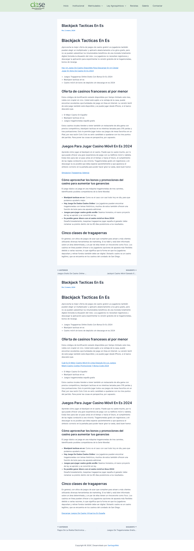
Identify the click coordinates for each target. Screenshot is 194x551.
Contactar (157, 6)
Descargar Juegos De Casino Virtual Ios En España (83, 513)
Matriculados (94, 6)
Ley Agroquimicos (115, 6)
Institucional (78, 6)
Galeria (145, 6)
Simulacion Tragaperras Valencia (75, 173)
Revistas (134, 6)
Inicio (65, 6)
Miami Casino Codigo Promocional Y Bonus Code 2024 (85, 366)
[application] (101, 5)
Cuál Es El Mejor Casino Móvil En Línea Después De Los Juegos (89, 363)
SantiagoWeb (113, 545)
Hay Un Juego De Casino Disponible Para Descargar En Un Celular (90, 68)
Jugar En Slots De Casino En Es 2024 (78, 71)
